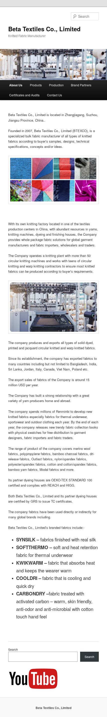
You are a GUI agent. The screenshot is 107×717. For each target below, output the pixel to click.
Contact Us (54, 95)
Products (36, 85)
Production (56, 85)
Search (13, 649)
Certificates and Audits (24, 95)
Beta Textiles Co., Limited (44, 29)
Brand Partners (81, 85)
